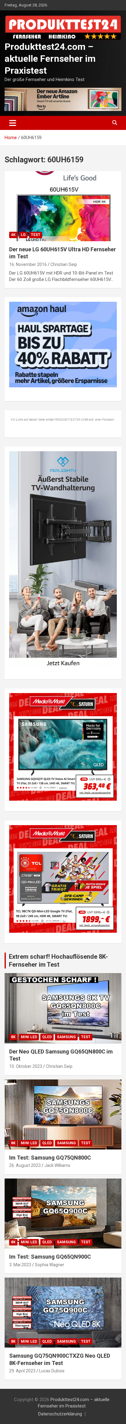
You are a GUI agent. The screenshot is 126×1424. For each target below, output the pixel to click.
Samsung (66, 1037)
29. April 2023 (22, 1370)
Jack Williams (57, 1165)
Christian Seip (63, 264)
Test (35, 235)
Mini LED (29, 1037)
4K (13, 235)
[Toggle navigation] (13, 123)
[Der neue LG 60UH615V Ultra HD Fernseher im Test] (63, 206)
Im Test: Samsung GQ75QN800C (50, 1157)
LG (23, 235)
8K (13, 1037)
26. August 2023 (25, 1165)
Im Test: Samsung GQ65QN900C (50, 1256)
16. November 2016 (28, 264)
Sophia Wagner (49, 1264)
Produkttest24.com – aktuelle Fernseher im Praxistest (50, 58)
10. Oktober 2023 (25, 1066)
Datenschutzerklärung (60, 1414)
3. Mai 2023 (20, 1264)
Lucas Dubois (52, 1370)
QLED (47, 1037)
